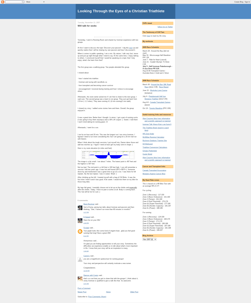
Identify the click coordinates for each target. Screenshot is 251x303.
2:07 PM (86, 283)
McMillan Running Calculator (153, 137)
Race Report (164, 87)
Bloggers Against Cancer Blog (154, 174)
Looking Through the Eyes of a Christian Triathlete (121, 11)
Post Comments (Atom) (97, 297)
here (148, 36)
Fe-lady (86, 228)
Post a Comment (84, 288)
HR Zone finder (148, 134)
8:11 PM (86, 236)
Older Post (134, 292)
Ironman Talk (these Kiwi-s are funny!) (157, 124)
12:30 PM (86, 270)
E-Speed (87, 217)
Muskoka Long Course (158, 90)
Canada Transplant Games (160, 102)
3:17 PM (86, 212)
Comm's (87, 256)
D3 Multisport (148, 144)
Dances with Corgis (91, 275)
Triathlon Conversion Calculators (155, 147)
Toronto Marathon (155, 108)
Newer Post (82, 292)
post (131, 48)
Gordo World (147, 154)
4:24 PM (86, 223)
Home (108, 292)
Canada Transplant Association (154, 170)
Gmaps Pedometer (150, 151)
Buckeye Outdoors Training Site (155, 141)
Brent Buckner (89, 204)
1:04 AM (86, 251)
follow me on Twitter (165, 27)
